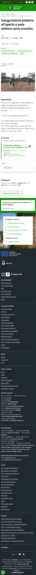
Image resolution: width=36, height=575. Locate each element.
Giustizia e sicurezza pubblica (9, 331)
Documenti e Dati (6, 291)
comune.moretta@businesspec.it (14, 406)
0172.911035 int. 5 (15, 154)
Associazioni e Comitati (7, 389)
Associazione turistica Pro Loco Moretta (12, 530)
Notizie (3, 357)
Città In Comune (21, 564)
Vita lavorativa (5, 348)
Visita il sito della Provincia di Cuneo (11, 522)
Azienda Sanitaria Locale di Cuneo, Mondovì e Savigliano (17, 533)
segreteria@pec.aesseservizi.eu (13, 460)
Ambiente (4, 312)
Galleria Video (5, 383)
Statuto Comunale (6, 490)
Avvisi (12, 14)
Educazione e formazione (8, 328)
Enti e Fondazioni (6, 294)
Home (2, 14)
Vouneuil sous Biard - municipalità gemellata (14, 524)
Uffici (2, 288)
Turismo (3, 345)
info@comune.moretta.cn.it (13, 408)
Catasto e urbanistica (7, 323)
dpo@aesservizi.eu (10, 457)
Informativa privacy (6, 493)
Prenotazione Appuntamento (9, 479)
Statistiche (4, 507)
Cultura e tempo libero (7, 325)
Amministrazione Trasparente (9, 468)
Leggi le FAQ (4, 476)
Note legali (4, 496)
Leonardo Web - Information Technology (12, 541)
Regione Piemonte (7, 2)
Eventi (3, 372)
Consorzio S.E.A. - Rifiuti (8, 535)
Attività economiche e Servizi (9, 386)
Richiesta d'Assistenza (7, 485)
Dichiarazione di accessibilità (9, 471)
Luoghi (3, 375)
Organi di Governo (6, 283)
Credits (3, 501)
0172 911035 (7, 398)
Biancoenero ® (13, 568)
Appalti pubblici (5, 317)
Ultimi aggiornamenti (7, 504)
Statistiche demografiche (8, 538)
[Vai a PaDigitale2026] (11, 274)
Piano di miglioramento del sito (10, 473)
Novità (7, 14)
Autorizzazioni (5, 320)
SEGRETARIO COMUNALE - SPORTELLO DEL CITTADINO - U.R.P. (16, 146)
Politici (3, 299)
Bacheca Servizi (5, 487)
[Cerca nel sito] (31, 8)
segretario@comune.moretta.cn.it (16, 156)
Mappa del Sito (5, 509)
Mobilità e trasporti (6, 337)
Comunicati (4, 360)
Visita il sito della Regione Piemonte (11, 519)
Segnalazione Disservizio (8, 482)
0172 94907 (7, 400)
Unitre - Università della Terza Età (11, 527)
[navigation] (3, 7)
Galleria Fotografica (6, 380)
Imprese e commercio (7, 334)
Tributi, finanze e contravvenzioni (10, 342)
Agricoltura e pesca (6, 309)
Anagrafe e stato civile (7, 314)
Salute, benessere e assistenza (10, 339)
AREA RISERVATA (18, 572)
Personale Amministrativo (8, 297)
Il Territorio (4, 378)
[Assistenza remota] (27, 564)
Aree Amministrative (7, 286)
